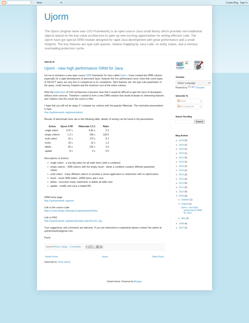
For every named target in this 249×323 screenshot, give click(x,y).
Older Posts (158, 256)
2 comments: (76, 247)
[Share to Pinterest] (101, 247)
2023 (181, 149)
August (185, 204)
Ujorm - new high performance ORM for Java (83, 68)
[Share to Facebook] (98, 247)
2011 (181, 187)
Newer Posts (51, 256)
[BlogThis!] (91, 247)
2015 (181, 170)
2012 (181, 183)
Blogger (138, 281)
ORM (89, 75)
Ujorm (56, 16)
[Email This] (87, 247)
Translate (200, 87)
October (185, 199)
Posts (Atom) (64, 262)
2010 (181, 191)
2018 (181, 166)
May (183, 218)
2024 (181, 145)
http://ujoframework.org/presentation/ (63, 112)
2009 (181, 196)
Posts (183, 101)
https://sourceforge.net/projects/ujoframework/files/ (71, 210)
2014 (181, 174)
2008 (181, 223)
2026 (181, 140)
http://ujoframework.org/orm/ (59, 200)
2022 (181, 153)
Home (105, 256)
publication (59, 92)
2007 (181, 227)
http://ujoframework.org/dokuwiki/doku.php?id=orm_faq (73, 221)
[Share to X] (94, 247)
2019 (181, 161)
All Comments (187, 106)
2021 (181, 157)
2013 (181, 179)
